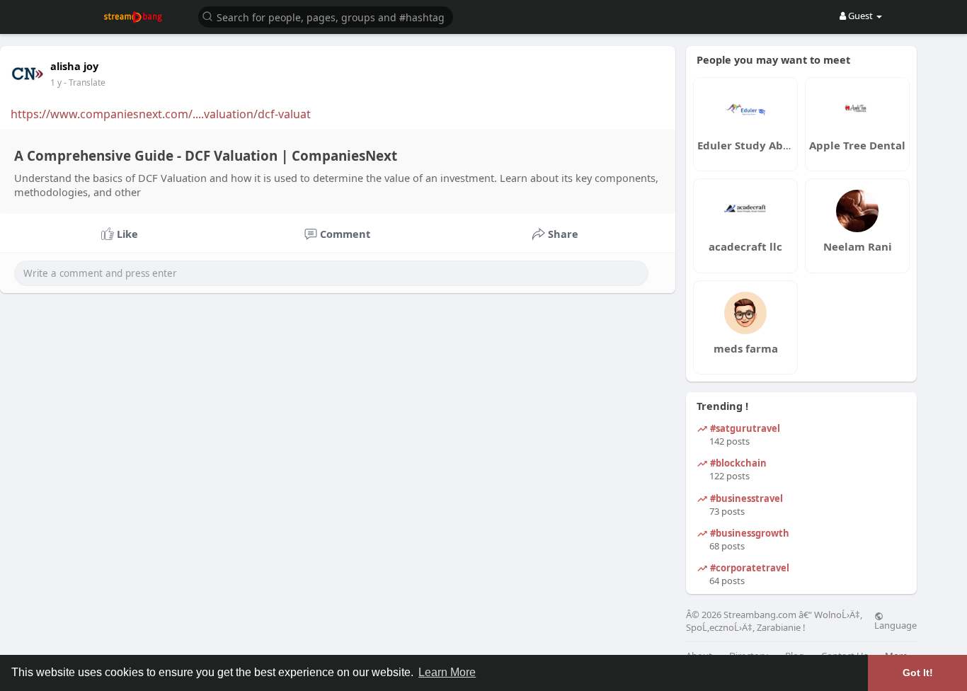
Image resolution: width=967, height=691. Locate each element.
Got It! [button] (918, 672)
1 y (56, 82)
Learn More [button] (447, 672)
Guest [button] (860, 15)
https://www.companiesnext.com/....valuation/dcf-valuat (161, 114)
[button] (325, 16)
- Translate (84, 82)
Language (895, 624)
